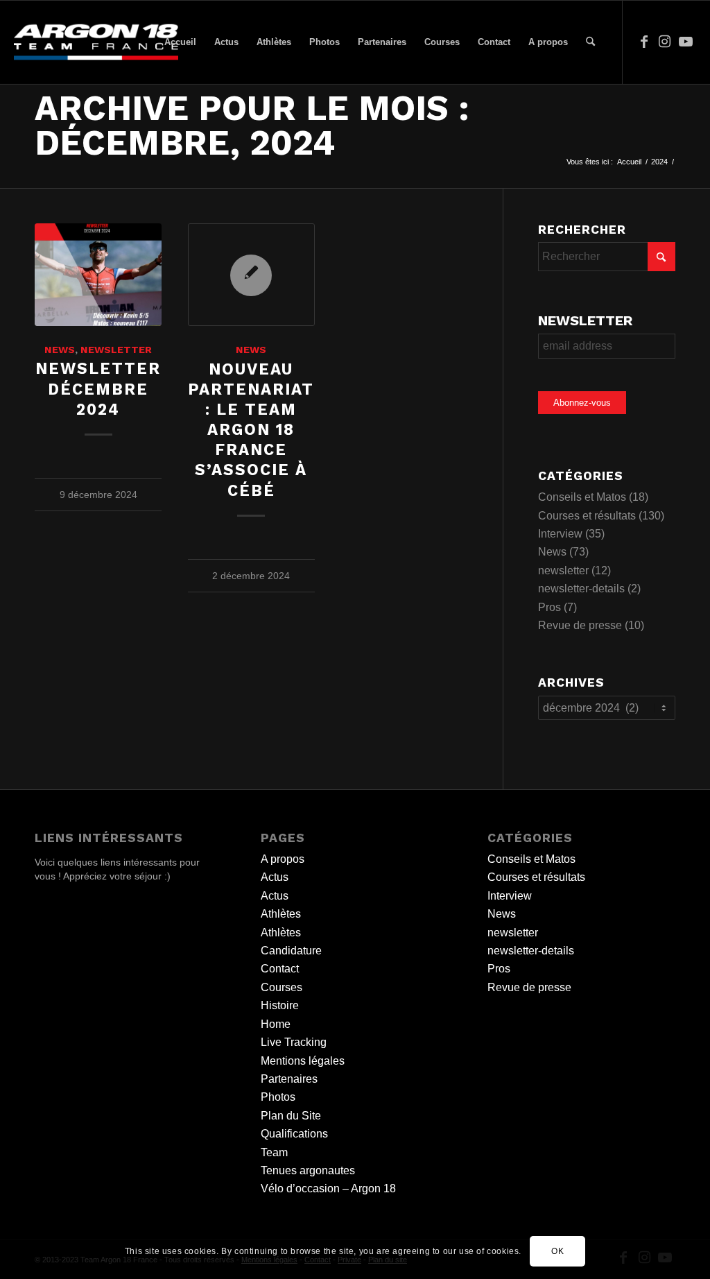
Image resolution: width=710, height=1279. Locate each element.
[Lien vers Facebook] (644, 41)
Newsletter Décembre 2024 (98, 388)
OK (557, 1251)
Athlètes (281, 914)
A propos (282, 859)
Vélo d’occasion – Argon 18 (328, 1188)
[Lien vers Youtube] (685, 41)
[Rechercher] (590, 42)
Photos (278, 1097)
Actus (274, 877)
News (59, 349)
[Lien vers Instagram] (665, 41)
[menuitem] (180, 42)
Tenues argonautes (308, 1170)
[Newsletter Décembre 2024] (98, 274)
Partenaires (289, 1079)
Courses (281, 987)
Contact (280, 969)
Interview (560, 534)
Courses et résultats (587, 516)
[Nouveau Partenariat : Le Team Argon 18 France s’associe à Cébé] (251, 274)
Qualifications (294, 1134)
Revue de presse (580, 625)
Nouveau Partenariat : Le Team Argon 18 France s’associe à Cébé (251, 429)
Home (276, 1024)
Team (274, 1152)
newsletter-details (581, 588)
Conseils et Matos (582, 497)
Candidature (291, 950)
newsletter (116, 349)
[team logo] (96, 42)
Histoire (280, 1005)
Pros (549, 607)
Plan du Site (291, 1116)
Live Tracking (294, 1042)
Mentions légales (303, 1061)
